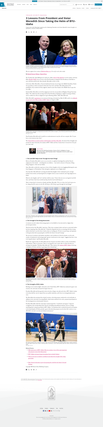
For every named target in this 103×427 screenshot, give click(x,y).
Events (83, 8)
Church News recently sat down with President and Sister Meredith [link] (44, 141)
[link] (46, 71)
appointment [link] (38, 98)
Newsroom (4, 8)
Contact (87, 8)
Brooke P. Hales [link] (33, 79)
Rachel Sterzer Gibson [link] (33, 74)
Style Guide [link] (40, 380)
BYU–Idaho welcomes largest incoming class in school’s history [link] (43, 354)
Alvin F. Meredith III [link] (58, 77)
